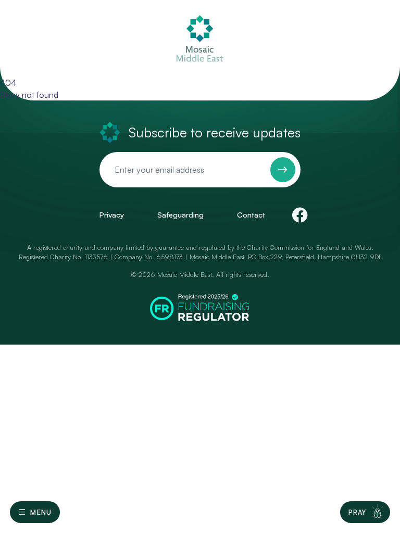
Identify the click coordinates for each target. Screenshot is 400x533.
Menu (41, 512)
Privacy (111, 215)
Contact (251, 215)
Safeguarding (180, 215)
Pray (357, 512)
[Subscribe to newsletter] (282, 169)
